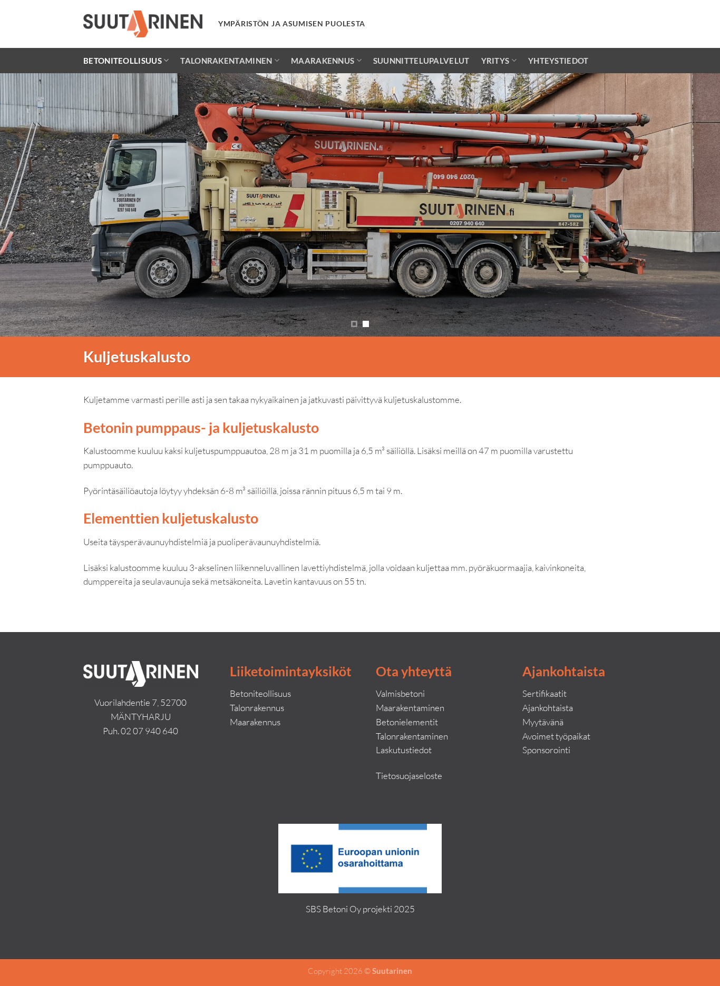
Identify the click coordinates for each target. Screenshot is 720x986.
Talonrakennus (257, 707)
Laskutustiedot (404, 749)
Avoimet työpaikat (556, 736)
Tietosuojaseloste (409, 775)
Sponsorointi (546, 749)
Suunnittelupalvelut (421, 60)
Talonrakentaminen (226, 60)
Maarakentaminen (410, 707)
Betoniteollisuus (122, 60)
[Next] (692, 205)
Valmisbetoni (400, 693)
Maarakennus (322, 60)
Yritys (495, 60)
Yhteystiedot (558, 60)
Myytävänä (542, 721)
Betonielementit (407, 721)
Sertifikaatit (544, 693)
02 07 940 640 (149, 730)
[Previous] (27, 205)
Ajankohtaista (547, 707)
